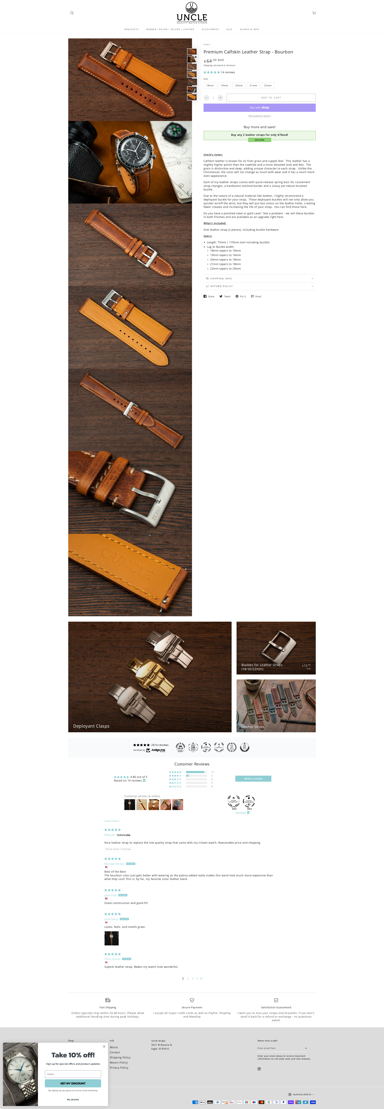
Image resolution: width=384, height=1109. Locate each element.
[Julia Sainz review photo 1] (111, 938)
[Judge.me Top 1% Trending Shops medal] (232, 747)
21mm (253, 85)
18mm (210, 85)
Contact (115, 1052)
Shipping (208, 65)
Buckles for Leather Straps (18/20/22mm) (262, 667)
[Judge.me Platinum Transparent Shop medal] (206, 747)
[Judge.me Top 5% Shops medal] (244, 747)
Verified (240, 812)
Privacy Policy (119, 1067)
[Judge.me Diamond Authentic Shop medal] (234, 801)
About (114, 1047)
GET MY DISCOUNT (73, 1083)
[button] (71, 13)
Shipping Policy (120, 1057)
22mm (268, 85)
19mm (224, 85)
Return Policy (119, 1062)
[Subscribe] (306, 1048)
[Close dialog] (104, 1046)
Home (206, 44)
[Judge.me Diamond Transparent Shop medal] (249, 801)
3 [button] (193, 978)
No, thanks (73, 1099)
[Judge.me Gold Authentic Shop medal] (219, 747)
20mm (239, 85)
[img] (112, 829)
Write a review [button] (253, 778)
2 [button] (188, 978)
